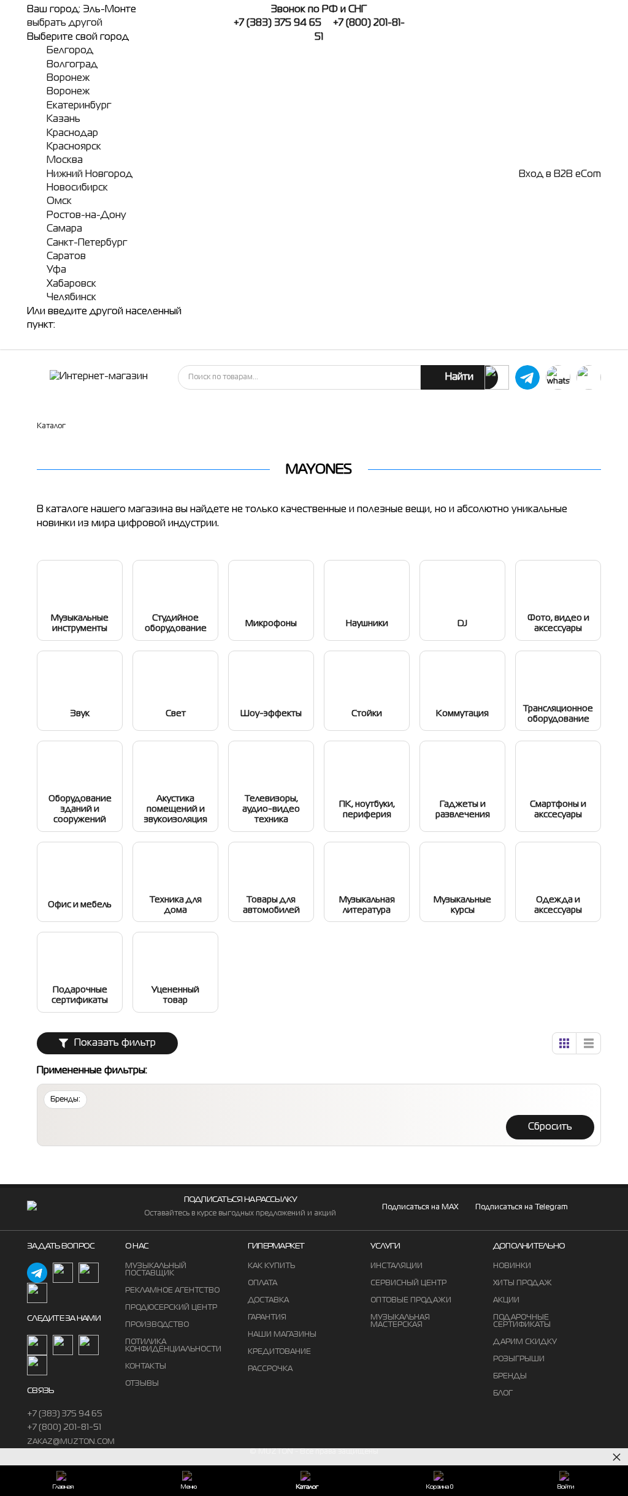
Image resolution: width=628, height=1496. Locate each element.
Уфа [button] (56, 270)
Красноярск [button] (74, 147)
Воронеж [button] (68, 78)
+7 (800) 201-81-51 (64, 1427)
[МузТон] (98, 377)
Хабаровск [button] (71, 284)
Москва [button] (65, 160)
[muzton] (496, 377)
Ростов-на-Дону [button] (86, 215)
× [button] (616, 1456)
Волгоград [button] (72, 65)
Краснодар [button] (72, 133)
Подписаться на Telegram (521, 1207)
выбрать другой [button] (64, 23)
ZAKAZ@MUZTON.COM (71, 1442)
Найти (459, 377)
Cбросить (550, 1127)
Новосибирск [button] (77, 188)
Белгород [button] (70, 51)
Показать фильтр (115, 1043)
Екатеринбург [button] (79, 106)
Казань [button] (63, 119)
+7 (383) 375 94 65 (64, 1414)
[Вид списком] (588, 1043)
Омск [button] (59, 201)
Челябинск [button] (71, 297)
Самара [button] (64, 229)
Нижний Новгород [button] (89, 174)
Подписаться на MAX (420, 1207)
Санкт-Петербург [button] (87, 243)
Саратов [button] (66, 256)
